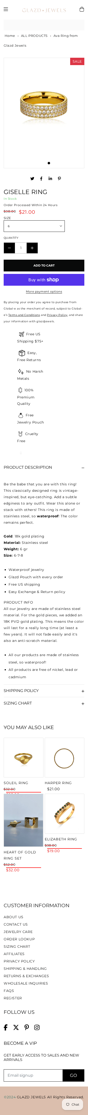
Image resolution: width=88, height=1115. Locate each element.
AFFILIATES (14, 954)
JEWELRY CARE (18, 932)
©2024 (10, 1097)
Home (9, 36)
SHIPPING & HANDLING (25, 968)
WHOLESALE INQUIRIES (26, 983)
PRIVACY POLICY (19, 961)
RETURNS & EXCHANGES (26, 976)
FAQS (9, 990)
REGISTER (13, 998)
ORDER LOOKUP (19, 939)
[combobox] (44, 25)
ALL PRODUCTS (34, 36)
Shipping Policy (21, 690)
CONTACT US (16, 924)
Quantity (11, 238)
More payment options (44, 291)
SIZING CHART (17, 946)
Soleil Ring (16, 783)
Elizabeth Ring (61, 839)
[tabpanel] (44, 108)
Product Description (28, 467)
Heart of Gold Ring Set (20, 855)
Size (7, 218)
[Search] (79, 25)
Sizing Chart (18, 703)
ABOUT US (13, 917)
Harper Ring (58, 783)
